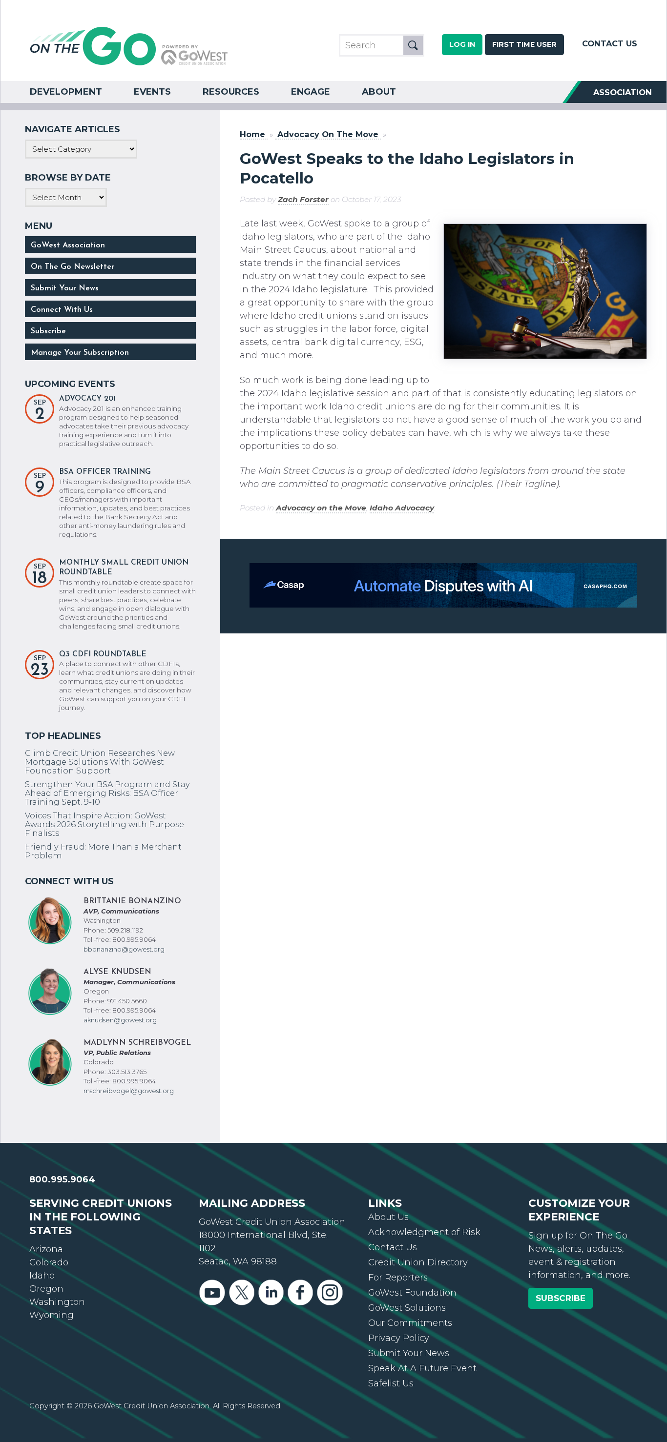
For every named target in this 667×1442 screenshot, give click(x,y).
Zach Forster (303, 199)
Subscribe (48, 331)
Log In (462, 44)
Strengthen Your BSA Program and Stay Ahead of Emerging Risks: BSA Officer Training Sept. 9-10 (107, 793)
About (379, 91)
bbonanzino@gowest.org (124, 949)
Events (152, 91)
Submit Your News (65, 288)
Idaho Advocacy (402, 507)
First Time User (524, 44)
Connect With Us (62, 310)
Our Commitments (410, 1323)
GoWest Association (68, 245)
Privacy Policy (398, 1338)
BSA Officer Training (105, 472)
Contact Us (609, 43)
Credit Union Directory (418, 1262)
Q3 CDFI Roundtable (102, 654)
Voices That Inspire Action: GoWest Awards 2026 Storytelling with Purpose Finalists (104, 824)
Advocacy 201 (87, 399)
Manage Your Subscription (80, 353)
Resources (231, 91)
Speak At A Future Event (422, 1368)
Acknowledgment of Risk (424, 1232)
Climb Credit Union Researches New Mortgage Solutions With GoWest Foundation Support (100, 761)
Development (66, 91)
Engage (310, 91)
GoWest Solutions (407, 1307)
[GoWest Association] (129, 64)
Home (252, 134)
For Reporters (398, 1277)
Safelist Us (391, 1383)
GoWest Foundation (412, 1292)
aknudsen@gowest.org (120, 1020)
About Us (388, 1217)
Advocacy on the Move (321, 507)
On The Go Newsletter (72, 267)
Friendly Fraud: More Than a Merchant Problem (103, 851)
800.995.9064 (62, 1179)
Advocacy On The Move (327, 134)
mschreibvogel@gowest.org (128, 1091)
